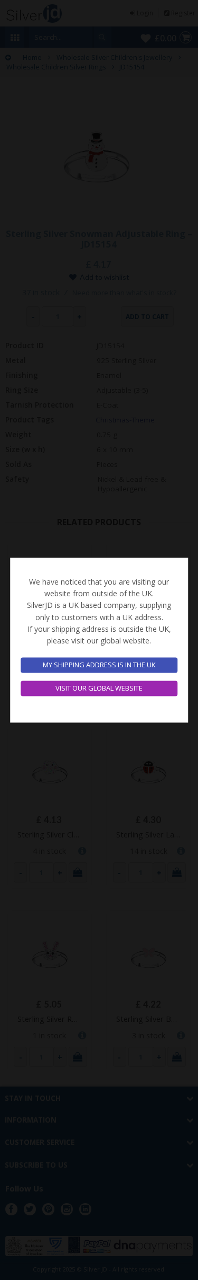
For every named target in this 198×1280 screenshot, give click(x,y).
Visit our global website (99, 688)
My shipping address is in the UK (99, 665)
